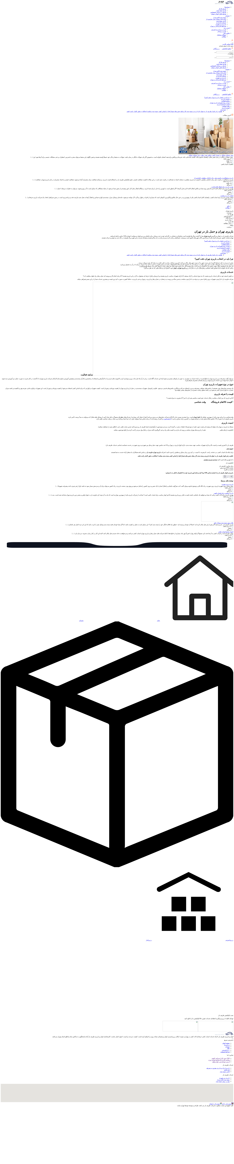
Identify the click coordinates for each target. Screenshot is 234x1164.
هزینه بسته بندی (221, 10)
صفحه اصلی (226, 1043)
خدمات (227, 16)
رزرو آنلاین (216, 48)
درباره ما (227, 1045)
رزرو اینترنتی (226, 1050)
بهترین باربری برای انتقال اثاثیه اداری (222, 187)
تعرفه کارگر (222, 9)
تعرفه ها (227, 7)
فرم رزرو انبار (221, 31)
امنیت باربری (226, 108)
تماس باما (227, 33)
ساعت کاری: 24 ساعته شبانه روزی (219, 1060)
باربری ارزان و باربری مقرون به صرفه (218, 1068)
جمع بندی (223, 109)
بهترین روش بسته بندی (223, 1081)
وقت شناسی (226, 106)
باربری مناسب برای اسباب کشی (223, 493)
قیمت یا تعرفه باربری (223, 104)
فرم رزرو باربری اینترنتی (218, 29)
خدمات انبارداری (221, 22)
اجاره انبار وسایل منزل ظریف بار (216, 19)
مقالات (224, 36)
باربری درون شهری (227, 484)
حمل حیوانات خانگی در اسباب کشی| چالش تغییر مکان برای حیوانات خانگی (210, 155)
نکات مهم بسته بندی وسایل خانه (223, 523)
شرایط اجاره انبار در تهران (218, 26)
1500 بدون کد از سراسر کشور (221, 1058)
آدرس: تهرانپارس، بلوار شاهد (221, 1062)
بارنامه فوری (167, 419)
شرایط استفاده (225, 1052)
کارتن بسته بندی (221, 21)
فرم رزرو (227, 28)
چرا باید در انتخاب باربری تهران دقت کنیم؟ (217, 97)
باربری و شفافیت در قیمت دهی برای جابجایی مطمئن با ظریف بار (213, 178)
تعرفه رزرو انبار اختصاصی (218, 12)
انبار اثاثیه (227, 1070)
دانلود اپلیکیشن (226, 48)
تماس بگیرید (228, 44)
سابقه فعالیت (225, 101)
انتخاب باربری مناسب (226, 195)
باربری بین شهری (221, 24)
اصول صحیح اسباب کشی (225, 532)
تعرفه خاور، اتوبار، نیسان (218, 14)
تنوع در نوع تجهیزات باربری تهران (220, 103)
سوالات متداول (221, 35)
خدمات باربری (225, 99)
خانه (228, 206)
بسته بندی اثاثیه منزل (219, 17)
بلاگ (228, 1048)
